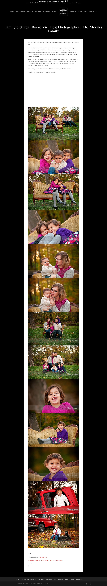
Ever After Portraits (56, 560)
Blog (73, 2)
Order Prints (44, 560)
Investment (53, 2)
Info (58, 2)
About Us (46, 2)
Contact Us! (43, 557)
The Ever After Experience (36, 2)
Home (27, 2)
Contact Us (78, 2)
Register (64, 2)
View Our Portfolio (34, 560)
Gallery (69, 2)
